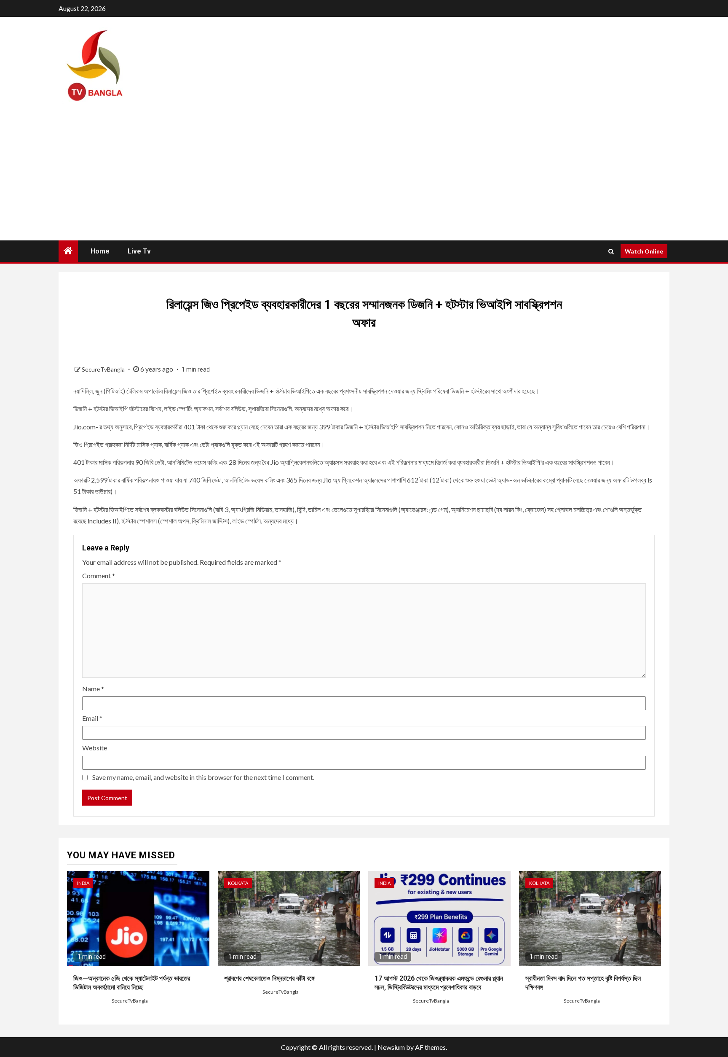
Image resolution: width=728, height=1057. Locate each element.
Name (93, 689)
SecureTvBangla (104, 369)
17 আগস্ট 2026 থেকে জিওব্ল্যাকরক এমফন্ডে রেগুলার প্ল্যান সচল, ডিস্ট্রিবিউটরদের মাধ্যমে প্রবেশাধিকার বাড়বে (439, 982)
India (83, 883)
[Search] (611, 251)
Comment (98, 576)
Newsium (391, 1047)
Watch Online (644, 251)
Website (94, 748)
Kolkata (238, 883)
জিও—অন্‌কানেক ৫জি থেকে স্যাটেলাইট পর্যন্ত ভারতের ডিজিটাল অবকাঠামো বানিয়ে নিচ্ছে (131, 982)
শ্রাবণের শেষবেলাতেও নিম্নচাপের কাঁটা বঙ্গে (269, 978)
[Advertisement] (364, 177)
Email (92, 718)
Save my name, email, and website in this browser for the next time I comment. (203, 777)
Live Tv (139, 251)
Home (100, 251)
